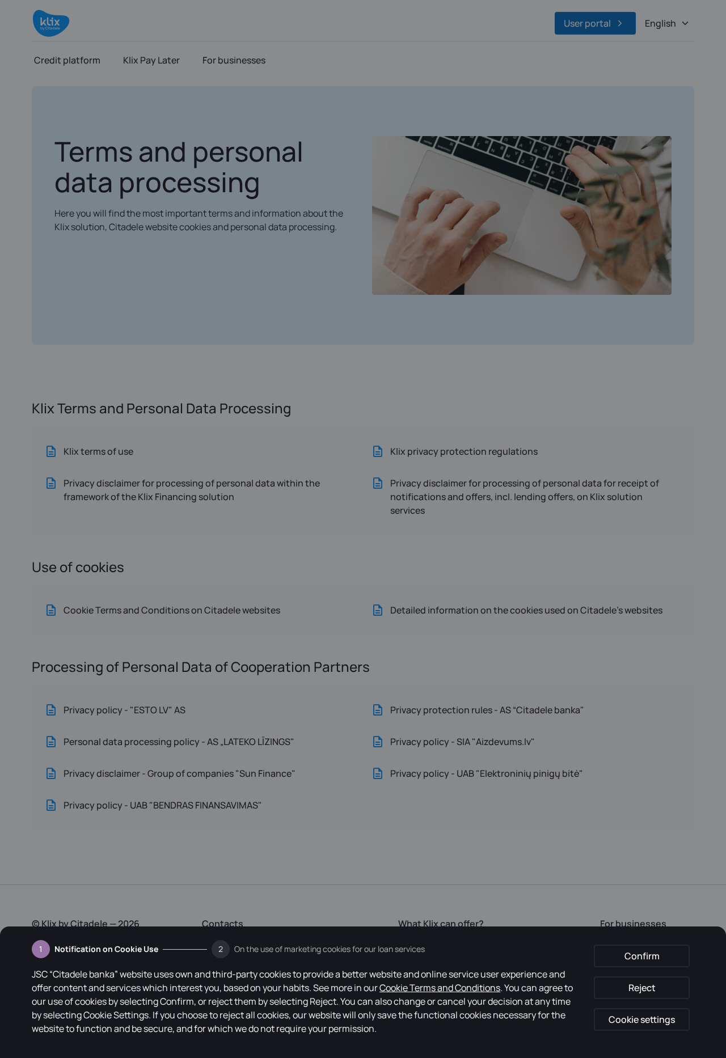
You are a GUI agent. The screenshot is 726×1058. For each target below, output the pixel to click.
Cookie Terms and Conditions (439, 987)
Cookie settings (642, 1019)
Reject (642, 987)
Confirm (642, 956)
